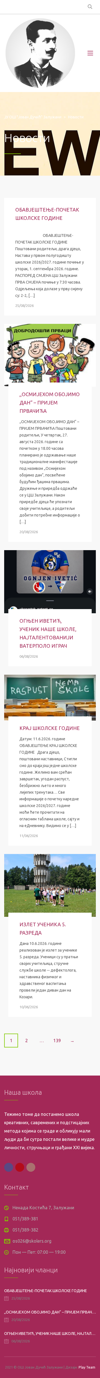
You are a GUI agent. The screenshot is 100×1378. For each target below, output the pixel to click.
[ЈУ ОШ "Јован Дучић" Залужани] (40, 53)
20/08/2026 (28, 532)
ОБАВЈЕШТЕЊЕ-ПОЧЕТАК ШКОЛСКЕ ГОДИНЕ (45, 1290)
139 (57, 1040)
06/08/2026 (28, 656)
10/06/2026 (28, 1007)
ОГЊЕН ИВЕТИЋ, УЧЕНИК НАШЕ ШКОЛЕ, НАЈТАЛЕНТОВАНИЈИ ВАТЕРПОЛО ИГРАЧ (50, 1333)
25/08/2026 (24, 305)
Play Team (87, 1367)
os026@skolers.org (31, 1240)
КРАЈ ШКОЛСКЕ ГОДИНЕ (49, 728)
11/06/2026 (28, 836)
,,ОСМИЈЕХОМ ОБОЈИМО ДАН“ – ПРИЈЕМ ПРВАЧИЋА (49, 402)
